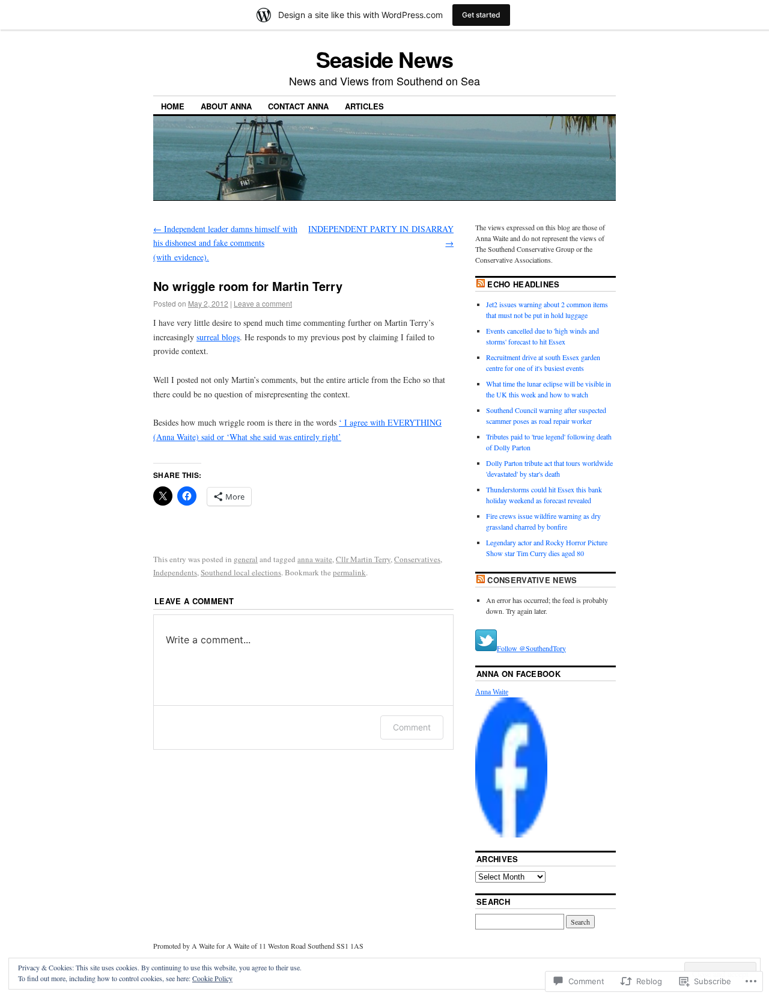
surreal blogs (218, 337)
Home (172, 106)
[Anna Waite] (511, 834)
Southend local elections (241, 572)
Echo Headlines (523, 284)
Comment (412, 727)
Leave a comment (263, 303)
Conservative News (532, 580)
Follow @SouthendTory (531, 648)
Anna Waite (491, 692)
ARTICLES (364, 106)
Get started (481, 14)
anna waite (314, 559)
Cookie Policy (212, 978)
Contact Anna (298, 106)
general (246, 559)
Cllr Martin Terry (363, 559)
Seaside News (384, 59)
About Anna (226, 106)
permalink (349, 572)
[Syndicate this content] (480, 284)
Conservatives (417, 559)
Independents (175, 572)
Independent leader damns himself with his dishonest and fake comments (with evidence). (225, 243)
